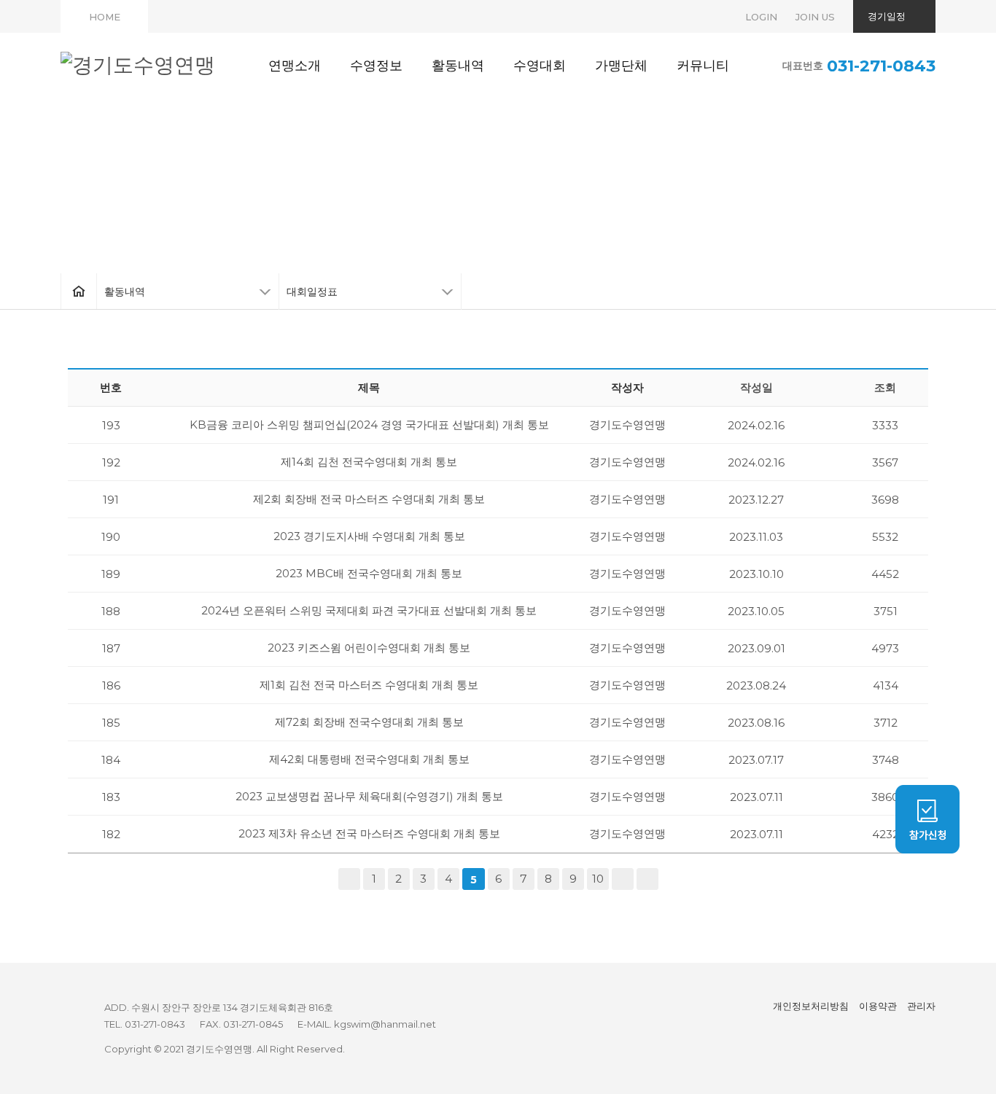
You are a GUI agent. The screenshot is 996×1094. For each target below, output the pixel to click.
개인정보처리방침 (811, 1006)
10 (598, 879)
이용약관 (878, 1006)
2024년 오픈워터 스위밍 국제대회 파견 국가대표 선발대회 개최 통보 (369, 610)
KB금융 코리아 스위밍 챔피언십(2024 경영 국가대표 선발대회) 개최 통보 (369, 424)
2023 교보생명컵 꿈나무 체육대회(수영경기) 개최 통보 (369, 796)
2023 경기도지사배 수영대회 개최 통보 (369, 536)
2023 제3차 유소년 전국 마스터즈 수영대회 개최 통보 (369, 833)
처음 (349, 879)
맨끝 (647, 879)
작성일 (756, 387)
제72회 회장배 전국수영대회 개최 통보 (369, 722)
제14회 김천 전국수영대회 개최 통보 (369, 462)
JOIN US (815, 17)
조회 (885, 387)
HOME (104, 17)
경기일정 (887, 16)
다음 (623, 879)
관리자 (921, 1006)
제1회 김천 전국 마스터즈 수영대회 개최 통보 (369, 685)
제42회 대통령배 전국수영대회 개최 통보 (369, 759)
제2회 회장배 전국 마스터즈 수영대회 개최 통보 (369, 499)
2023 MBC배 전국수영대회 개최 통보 (369, 573)
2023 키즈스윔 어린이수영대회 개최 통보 (369, 648)
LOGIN (761, 17)
